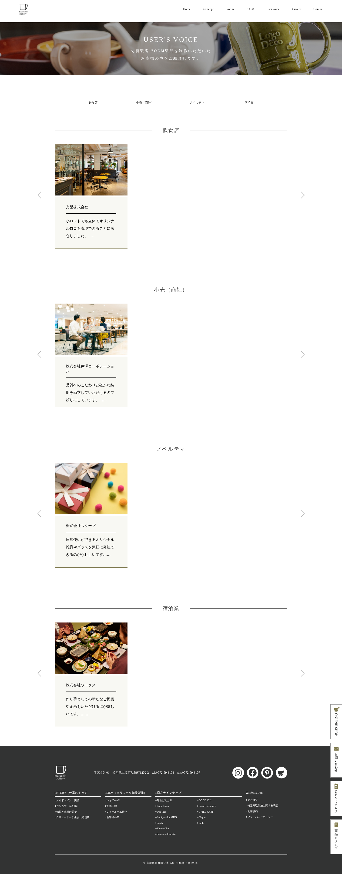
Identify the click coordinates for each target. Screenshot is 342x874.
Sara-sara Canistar (166, 834)
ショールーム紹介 (117, 811)
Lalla (201, 822)
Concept (208, 9)
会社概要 (253, 799)
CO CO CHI (205, 800)
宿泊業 (249, 102)
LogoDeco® (113, 800)
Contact (318, 9)
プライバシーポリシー (260, 816)
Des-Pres (161, 811)
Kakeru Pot (163, 828)
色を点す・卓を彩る (67, 805)
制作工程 (112, 805)
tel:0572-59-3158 (163, 772)
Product (230, 9)
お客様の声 (113, 817)
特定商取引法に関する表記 (263, 805)
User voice (273, 9)
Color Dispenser (207, 805)
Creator (296, 9)
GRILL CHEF (206, 811)
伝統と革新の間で (66, 811)
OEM (251, 9)
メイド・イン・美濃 (67, 800)
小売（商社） (145, 102)
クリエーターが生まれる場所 (73, 817)
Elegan (202, 817)
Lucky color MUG (167, 817)
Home (187, 9)
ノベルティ (197, 102)
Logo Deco (163, 805)
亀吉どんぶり (164, 800)
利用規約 (253, 811)
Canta (160, 822)
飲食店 (92, 102)
